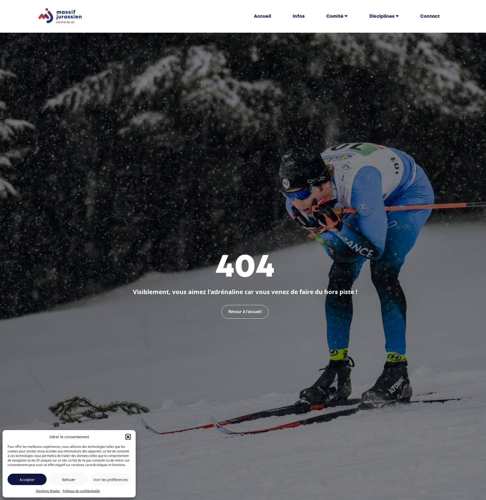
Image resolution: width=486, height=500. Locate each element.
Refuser (68, 479)
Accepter (27, 479)
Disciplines (382, 16)
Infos (299, 16)
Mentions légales (48, 491)
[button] (128, 436)
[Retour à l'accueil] (60, 16)
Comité (334, 16)
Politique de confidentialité (81, 491)
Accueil (262, 16)
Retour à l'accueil (245, 312)
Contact (430, 16)
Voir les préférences (110, 479)
